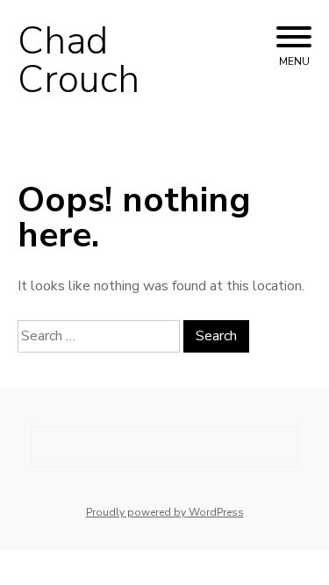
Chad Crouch (78, 60)
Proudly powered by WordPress (165, 512)
